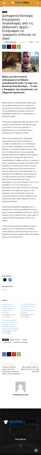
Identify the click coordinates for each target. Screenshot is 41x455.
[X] (9, 47)
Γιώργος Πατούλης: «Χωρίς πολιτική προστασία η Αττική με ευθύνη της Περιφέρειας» (11, 370)
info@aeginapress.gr (11, 42)
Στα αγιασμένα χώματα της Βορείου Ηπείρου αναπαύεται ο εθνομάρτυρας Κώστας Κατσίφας (28, 308)
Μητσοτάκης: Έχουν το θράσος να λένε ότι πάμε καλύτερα (30, 369)
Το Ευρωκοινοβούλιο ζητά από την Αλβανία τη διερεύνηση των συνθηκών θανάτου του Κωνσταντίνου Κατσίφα (10, 324)
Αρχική (4, 9)
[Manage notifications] (36, 450)
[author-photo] (20, 392)
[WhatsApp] (19, 47)
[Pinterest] (14, 47)
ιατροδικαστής (7, 342)
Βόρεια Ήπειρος (14, 339)
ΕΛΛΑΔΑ (10, 9)
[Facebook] (4, 47)
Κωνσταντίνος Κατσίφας (20, 342)
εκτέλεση (24, 339)
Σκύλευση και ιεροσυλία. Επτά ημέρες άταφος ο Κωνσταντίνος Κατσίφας (8, 308)
